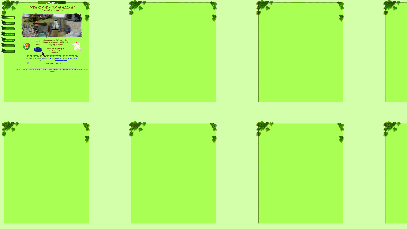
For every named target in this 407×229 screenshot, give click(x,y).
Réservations (62, 58)
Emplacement (53, 58)
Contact (75, 58)
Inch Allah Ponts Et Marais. (25, 69)
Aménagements (43, 58)
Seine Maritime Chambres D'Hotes (46, 69)
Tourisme (69, 58)
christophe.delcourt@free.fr (61, 60)
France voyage (78, 69)
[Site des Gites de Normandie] (26, 49)
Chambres (35, 58)
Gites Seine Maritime (66, 69)
